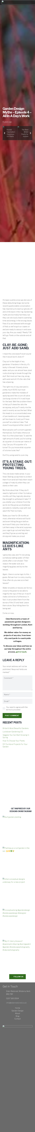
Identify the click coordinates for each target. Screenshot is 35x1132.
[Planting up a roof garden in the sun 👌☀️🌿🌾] (17, 862)
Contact (17, 1019)
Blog (17, 1016)
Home (17, 1008)
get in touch (21, 652)
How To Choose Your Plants (14, 741)
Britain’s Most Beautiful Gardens (16, 728)
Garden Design (17, 1011)
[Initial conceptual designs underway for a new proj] (17, 893)
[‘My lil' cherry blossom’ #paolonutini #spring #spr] (17, 955)
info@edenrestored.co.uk (16, 1003)
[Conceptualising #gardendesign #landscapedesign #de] (17, 924)
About (17, 1013)
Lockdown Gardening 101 (13, 732)
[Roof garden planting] (17, 831)
